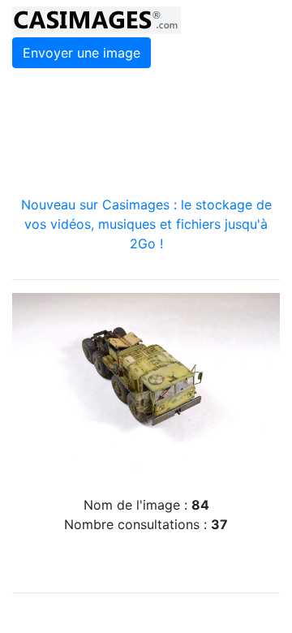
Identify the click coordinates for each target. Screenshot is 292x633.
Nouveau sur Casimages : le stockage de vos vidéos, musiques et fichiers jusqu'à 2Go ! (146, 224)
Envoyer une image (81, 53)
